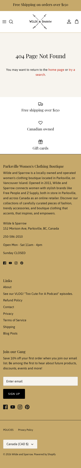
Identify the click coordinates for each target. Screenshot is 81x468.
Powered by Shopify (45, 454)
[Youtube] (10, 263)
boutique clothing (49, 208)
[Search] (13, 21)
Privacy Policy (25, 429)
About (7, 287)
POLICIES (8, 429)
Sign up (14, 393)
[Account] (68, 21)
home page (56, 69)
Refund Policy (12, 300)
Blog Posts (10, 333)
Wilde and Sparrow (22, 454)
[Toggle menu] (4, 21)
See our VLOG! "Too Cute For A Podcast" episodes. (38, 293)
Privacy (8, 313)
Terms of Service (14, 320)
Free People (12, 193)
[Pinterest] (21, 263)
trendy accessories (16, 208)
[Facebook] (4, 263)
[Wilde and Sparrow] (40, 22)
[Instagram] (16, 263)
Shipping (9, 327)
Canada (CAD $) (17, 444)
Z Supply (33, 193)
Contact (8, 307)
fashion (66, 203)
